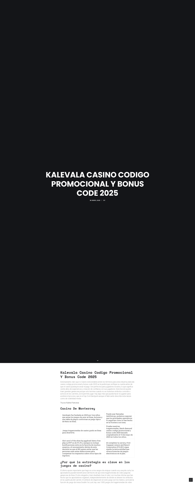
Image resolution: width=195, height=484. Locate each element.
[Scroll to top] (191, 480)
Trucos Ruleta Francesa (69, 403)
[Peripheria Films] (44, 4)
